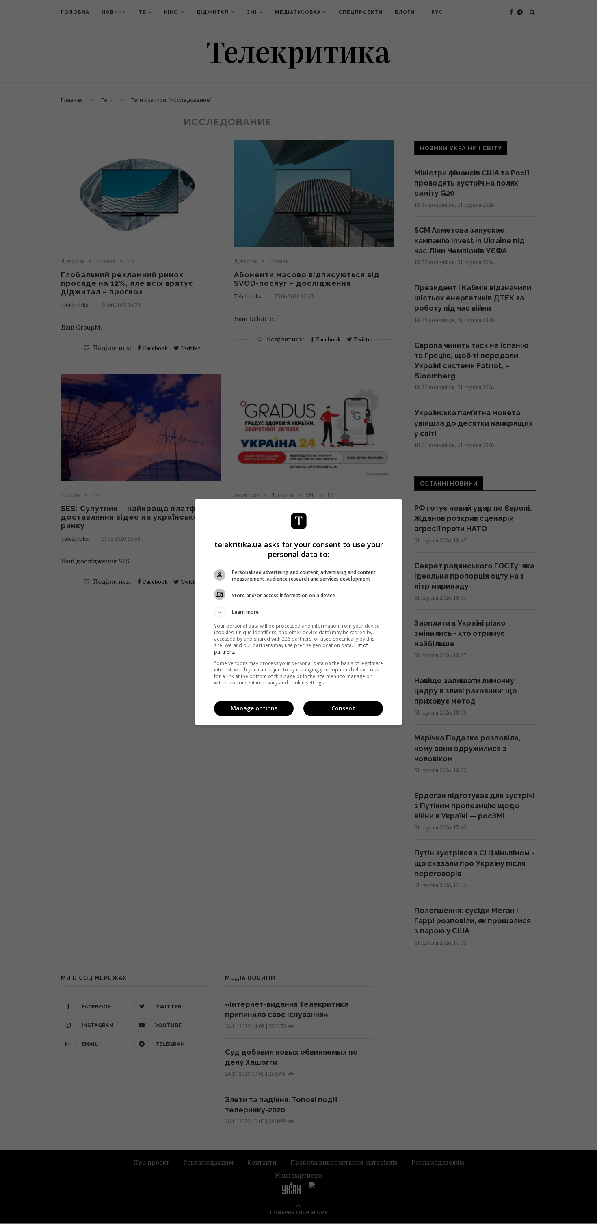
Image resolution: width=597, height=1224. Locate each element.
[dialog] (298, 612)
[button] (298, 612)
